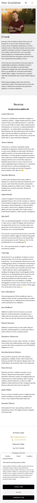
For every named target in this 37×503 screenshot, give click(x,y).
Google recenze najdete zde (18, 109)
